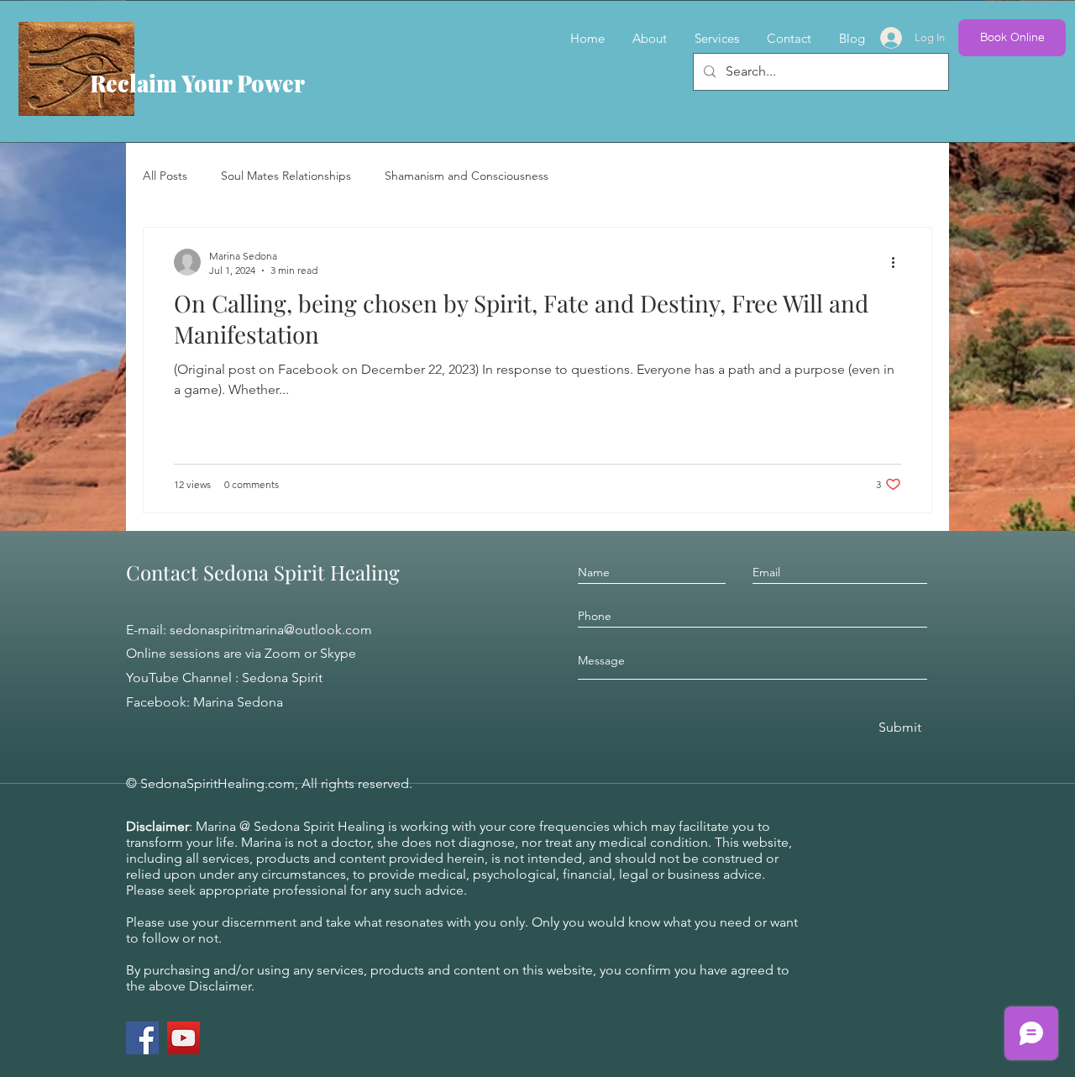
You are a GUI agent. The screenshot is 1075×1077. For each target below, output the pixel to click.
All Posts (165, 175)
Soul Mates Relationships (286, 175)
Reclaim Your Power (197, 83)
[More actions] (899, 262)
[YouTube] (183, 1038)
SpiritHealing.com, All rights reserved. (299, 783)
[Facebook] (142, 1038)
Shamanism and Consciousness (466, 175)
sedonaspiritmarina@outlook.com (271, 630)
